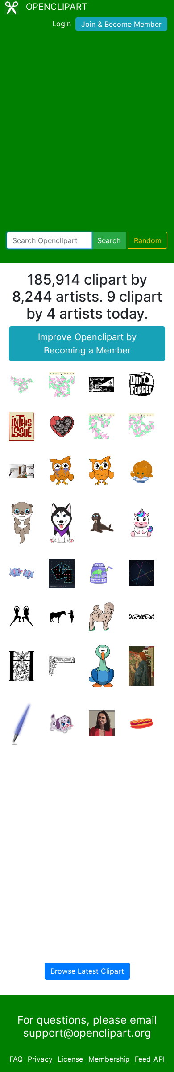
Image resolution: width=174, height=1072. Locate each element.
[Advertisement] (87, 133)
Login (61, 23)
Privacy (40, 1059)
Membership (109, 1059)
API (159, 1059)
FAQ (16, 1059)
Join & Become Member (121, 24)
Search (108, 240)
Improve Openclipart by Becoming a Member (87, 344)
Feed (143, 1059)
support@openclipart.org (87, 1032)
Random (148, 240)
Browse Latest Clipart (87, 971)
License (70, 1059)
